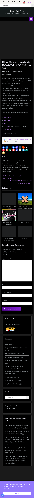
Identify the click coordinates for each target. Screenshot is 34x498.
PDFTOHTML (8, 129)
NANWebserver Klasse (12, 380)
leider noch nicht (6, 165)
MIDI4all (7, 344)
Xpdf (5, 123)
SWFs (12, 169)
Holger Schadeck (17, 11)
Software (6, 157)
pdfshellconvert (20, 165)
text (23, 169)
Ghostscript (7, 117)
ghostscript (5, 163)
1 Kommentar (8, 74)
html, (15, 163)
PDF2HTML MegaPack (12, 353)
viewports (5, 171)
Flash (24, 161)
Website (4, 301)
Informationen (21, 163)
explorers (20, 161)
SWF (9, 169)
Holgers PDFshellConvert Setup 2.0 (19, 139)
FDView (6, 126)
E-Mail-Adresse (7, 293)
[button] (3, 147)
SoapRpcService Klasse (12, 384)
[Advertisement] (17, 39)
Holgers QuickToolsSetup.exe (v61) (16, 360)
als (13, 161)
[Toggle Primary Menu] (31, 19)
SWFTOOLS (7, 120)
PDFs (13, 165)
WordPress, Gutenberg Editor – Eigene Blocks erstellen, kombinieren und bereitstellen (17, 450)
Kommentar (6, 259)
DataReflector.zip (10, 377)
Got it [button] (17, 493)
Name (4, 285)
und (26, 169)
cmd (15, 161)
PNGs (11, 167)
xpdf (9, 171)
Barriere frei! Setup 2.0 (12, 357)
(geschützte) (7, 161)
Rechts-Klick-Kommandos (21, 167)
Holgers (11, 163)
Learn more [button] (6, 488)
